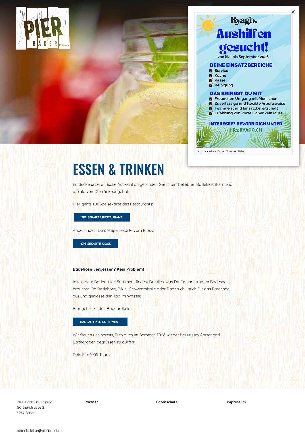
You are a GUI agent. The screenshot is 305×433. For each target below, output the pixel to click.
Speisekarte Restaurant (101, 217)
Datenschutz (166, 402)
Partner (91, 402)
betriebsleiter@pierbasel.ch (39, 430)
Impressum (236, 402)
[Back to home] (43, 28)
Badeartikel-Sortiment (100, 322)
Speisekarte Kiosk (95, 244)
